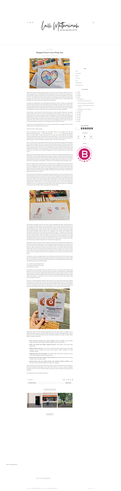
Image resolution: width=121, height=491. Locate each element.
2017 (78, 114)
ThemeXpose (38, 488)
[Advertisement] (50, 5)
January (79, 110)
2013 (78, 121)
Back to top (91, 488)
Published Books (78, 82)
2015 (78, 117)
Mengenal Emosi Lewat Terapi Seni (84, 109)
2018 (78, 112)
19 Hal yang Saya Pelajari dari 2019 (84, 100)
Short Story (77, 78)
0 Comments (30, 379)
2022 (78, 92)
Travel (76, 80)
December (80, 99)
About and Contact (79, 85)
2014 (78, 119)
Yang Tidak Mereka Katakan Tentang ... (33, 405)
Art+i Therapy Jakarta (56, 133)
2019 (78, 97)
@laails (16, 464)
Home (76, 71)
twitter (84, 138)
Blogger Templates (52, 488)
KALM (41, 133)
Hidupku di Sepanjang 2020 (64, 405)
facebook (78, 138)
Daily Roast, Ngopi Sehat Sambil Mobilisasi (86, 103)
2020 (78, 95)
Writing (76, 75)
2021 (78, 93)
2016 (78, 116)
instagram (91, 138)
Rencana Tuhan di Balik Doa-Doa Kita (48, 405)
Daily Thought (49, 49)
